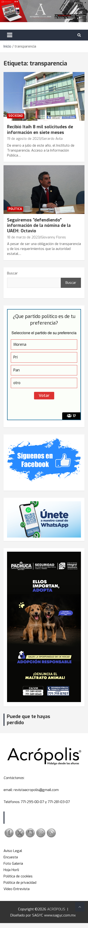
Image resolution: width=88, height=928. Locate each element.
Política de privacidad (20, 882)
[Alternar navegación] (10, 35)
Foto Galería (13, 863)
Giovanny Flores (53, 237)
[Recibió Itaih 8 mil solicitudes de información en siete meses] (44, 96)
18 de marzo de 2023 (23, 237)
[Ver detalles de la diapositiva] (44, 627)
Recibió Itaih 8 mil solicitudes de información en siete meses (40, 129)
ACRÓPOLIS (56, 909)
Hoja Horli (11, 870)
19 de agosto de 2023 (24, 139)
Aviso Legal (13, 850)
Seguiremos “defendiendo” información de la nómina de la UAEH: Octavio (39, 225)
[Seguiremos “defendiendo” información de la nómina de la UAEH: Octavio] (44, 189)
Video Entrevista (17, 889)
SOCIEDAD (15, 116)
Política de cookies (18, 876)
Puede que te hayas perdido (28, 719)
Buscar (12, 273)
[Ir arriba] (79, 907)
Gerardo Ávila (52, 139)
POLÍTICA (15, 209)
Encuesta (11, 857)
